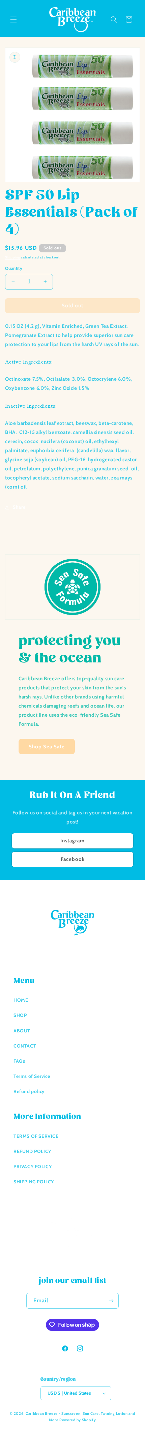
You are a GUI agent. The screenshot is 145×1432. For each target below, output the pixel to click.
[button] (13, 19)
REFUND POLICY (32, 1151)
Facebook (73, 859)
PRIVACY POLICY (32, 1166)
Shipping (12, 257)
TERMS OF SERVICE (36, 1136)
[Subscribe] (111, 1301)
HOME (20, 1000)
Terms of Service (31, 1076)
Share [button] (19, 507)
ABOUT (21, 1031)
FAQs (19, 1061)
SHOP (20, 1015)
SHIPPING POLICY (33, 1182)
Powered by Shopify (77, 1420)
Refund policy (29, 1091)
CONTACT (24, 1046)
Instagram (72, 841)
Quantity (13, 268)
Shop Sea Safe (47, 746)
